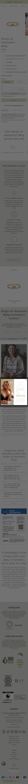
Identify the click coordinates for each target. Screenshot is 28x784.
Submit (20, 395)
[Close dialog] (26, 380)
